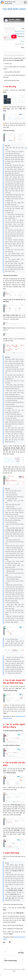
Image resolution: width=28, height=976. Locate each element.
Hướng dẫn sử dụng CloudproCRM (10, 2)
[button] (25, 2)
